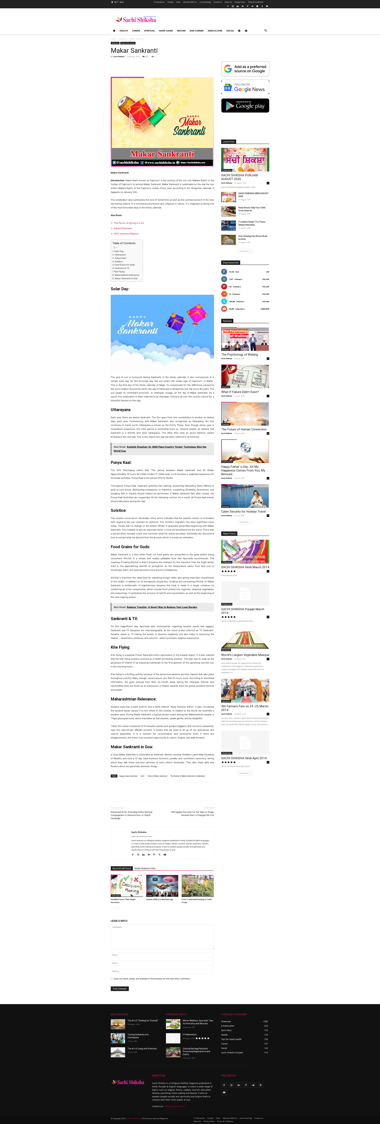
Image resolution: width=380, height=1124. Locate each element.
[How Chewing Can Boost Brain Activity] (228, 240)
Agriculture (215, 30)
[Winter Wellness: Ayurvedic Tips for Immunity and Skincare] (173, 1024)
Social (230, 30)
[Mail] (242, 6)
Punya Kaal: (120, 258)
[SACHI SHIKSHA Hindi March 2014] (245, 551)
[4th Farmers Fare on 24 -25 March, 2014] (245, 691)
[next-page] (117, 908)
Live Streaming (205, 2)
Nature (181, 30)
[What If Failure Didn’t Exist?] (245, 376)
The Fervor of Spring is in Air (129, 223)
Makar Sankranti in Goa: (126, 278)
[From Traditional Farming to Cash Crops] (198, 886)
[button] (265, 31)
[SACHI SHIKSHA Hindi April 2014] (245, 742)
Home (113, 39)
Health (124, 30)
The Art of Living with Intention (142, 1048)
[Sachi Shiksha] (128, 1081)
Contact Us (218, 2)
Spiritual (149, 30)
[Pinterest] (247, 6)
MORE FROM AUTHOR (145, 868)
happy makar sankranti (128, 776)
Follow (265, 279)
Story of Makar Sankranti (157, 776)
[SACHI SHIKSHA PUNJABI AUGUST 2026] (245, 160)
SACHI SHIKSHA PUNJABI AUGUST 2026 (239, 177)
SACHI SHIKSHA (133, 1118)
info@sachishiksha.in (174, 1106)
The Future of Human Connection (244, 429)
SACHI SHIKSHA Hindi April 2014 (244, 758)
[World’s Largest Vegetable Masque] (245, 639)
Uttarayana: (120, 254)
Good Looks (166, 30)
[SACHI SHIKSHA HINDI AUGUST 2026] (228, 197)
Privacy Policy (240, 2)
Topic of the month (128, 43)
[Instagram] (233, 6)
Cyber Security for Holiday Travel (243, 511)
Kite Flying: (119, 271)
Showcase (123, 39)
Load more (244, 251)
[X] (262, 6)
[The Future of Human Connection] (245, 414)
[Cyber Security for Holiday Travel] (245, 496)
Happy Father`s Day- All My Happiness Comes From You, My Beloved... (243, 470)
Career (136, 30)
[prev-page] (112, 908)
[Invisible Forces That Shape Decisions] (127, 886)
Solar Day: (119, 251)
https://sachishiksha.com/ (141, 836)
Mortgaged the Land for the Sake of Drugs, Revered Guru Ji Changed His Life (193, 814)
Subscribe (265, 309)
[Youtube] (267, 6)
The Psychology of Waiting (239, 354)
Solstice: (119, 261)
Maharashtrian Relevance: (127, 275)
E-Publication (226, 170)
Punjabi (170, 2)
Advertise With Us (190, 2)
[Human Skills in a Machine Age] (162, 886)
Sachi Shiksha (118, 56)
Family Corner (227, 462)
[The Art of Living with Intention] (118, 1052)
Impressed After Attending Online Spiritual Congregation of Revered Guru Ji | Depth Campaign (131, 815)
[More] (265, 794)
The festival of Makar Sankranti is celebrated (187, 776)
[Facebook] (228, 6)
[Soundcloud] (252, 6)
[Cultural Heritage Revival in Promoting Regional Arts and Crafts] (173, 1052)
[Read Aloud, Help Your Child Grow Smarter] (228, 211)
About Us (228, 2)
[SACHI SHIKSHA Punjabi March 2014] (245, 593)
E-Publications (190, 1034)
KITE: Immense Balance (126, 233)
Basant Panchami (123, 228)
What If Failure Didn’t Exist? (240, 392)
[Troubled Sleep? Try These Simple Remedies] (228, 225)
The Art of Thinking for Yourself (143, 1020)
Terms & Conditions (255, 2)
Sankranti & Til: (122, 268)
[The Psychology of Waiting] (245, 339)
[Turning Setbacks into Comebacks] (118, 1038)
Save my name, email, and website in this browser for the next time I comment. (152, 978)
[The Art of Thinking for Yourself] (118, 1024)
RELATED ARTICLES (122, 868)
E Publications (159, 2)
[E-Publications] (173, 1038)
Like (267, 272)
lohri (142, 776)
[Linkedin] (237, 6)
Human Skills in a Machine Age (159, 899)
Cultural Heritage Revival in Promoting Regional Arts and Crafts (196, 1051)
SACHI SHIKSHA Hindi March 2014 (245, 567)
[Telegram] (257, 6)
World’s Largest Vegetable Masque (245, 655)
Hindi (178, 2)
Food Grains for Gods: (125, 265)
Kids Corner (197, 30)
